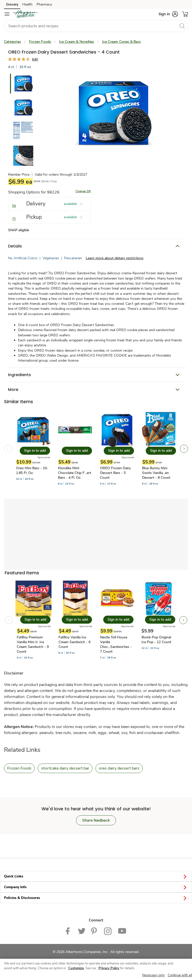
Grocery (12, 4)
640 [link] (35, 59)
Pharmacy (44, 4)
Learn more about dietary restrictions (115, 258)
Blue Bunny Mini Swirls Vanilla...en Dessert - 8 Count (156, 473)
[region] (96, 969)
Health (27, 4)
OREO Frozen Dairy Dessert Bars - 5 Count (115, 473)
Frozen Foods (40, 41)
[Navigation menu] (7, 14)
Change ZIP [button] (83, 191)
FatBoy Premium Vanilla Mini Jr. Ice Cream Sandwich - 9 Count (33, 644)
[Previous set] (8, 449)
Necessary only (153, 975)
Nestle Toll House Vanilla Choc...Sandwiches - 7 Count (116, 644)
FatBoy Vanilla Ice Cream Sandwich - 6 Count (74, 642)
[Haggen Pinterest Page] (94, 931)
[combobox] (96, 26)
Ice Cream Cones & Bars (121, 41)
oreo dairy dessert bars (119, 768)
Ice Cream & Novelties (76, 41)
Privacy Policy (108, 968)
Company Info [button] (15, 887)
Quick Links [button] (13, 876)
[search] (182, 26)
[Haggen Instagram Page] (108, 931)
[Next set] (184, 449)
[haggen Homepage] (25, 14)
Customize (76, 968)
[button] (168, 14)
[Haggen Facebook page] (68, 931)
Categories (12, 41)
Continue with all (180, 975)
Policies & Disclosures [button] (22, 897)
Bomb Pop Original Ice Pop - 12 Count (156, 639)
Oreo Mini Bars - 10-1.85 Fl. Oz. (32, 470)
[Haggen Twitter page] (82, 931)
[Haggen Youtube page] (122, 931)
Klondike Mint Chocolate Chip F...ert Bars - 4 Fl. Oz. (74, 473)
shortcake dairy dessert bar (65, 768)
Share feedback (96, 820)
